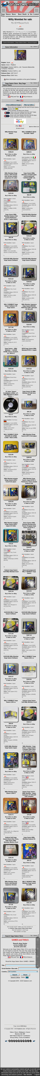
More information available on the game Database (21, 79)
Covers (28, 1032)
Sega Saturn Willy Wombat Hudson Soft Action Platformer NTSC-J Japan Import (11, 217)
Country (4, 971)
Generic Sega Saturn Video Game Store (21, 928)
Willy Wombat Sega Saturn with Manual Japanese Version (11, 883)
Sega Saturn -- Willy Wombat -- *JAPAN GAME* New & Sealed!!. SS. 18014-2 (10, 351)
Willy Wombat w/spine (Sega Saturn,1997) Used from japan (11, 480)
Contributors (27, 1035)
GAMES (26, 961)
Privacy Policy (14, 1037)
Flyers (16, 1032)
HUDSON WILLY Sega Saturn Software (11, 613)
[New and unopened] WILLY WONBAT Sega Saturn (29, 571)
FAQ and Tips (15, 96)
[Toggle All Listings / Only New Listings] (4, 109)
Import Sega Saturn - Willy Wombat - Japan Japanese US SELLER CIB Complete (29, 794)
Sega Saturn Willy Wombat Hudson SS (29, 838)
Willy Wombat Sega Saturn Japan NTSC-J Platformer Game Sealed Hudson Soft (29, 481)
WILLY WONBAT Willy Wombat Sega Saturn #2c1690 (29, 883)
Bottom (35, 46)
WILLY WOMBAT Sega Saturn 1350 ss (11, 701)
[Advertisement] (20, 1002)
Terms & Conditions (24, 1037)
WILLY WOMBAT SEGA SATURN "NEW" (29, 132)
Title (3, 965)
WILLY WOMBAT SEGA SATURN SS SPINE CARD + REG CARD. (11, 436)
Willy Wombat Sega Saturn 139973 (11, 792)
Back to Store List (34, 126)
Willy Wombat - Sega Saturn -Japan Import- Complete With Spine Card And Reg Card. (29, 749)
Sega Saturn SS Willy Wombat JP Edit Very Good (29, 393)
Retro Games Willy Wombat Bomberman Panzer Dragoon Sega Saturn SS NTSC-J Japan (29, 526)
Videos (12, 1032)
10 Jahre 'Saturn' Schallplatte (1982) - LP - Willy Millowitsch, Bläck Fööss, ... (11, 394)
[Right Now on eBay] (20, 123)
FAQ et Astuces (27, 96)
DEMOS (31, 961)
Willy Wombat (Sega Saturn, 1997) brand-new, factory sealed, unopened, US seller (10, 175)
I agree (37, 1074)
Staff (11, 1035)
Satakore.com (27, 981)
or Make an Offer (11, 155)
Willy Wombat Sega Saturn (11, 132)
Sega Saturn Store (20, 42)
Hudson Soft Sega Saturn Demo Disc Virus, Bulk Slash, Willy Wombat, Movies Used (11, 840)
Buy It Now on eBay (11, 154)
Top (31, 46)
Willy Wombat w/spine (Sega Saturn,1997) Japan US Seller (11, 524)
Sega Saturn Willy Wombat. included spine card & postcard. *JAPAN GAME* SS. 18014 (29, 176)
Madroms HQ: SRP (20, 1034)
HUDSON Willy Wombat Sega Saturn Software (29, 215)
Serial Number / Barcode (9, 968)
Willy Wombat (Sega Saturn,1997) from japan (29, 435)
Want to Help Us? (18, 1035)
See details (28, 1074)
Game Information (8, 42)
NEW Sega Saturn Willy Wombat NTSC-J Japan (29, 349)
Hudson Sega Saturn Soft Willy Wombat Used (10, 570)
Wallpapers (22, 1032)
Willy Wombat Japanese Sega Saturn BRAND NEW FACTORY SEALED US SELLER (29, 307)
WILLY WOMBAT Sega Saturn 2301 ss (29, 657)
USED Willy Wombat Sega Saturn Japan (11, 747)
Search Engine (32, 42)
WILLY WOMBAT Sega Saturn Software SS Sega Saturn (11, 306)
